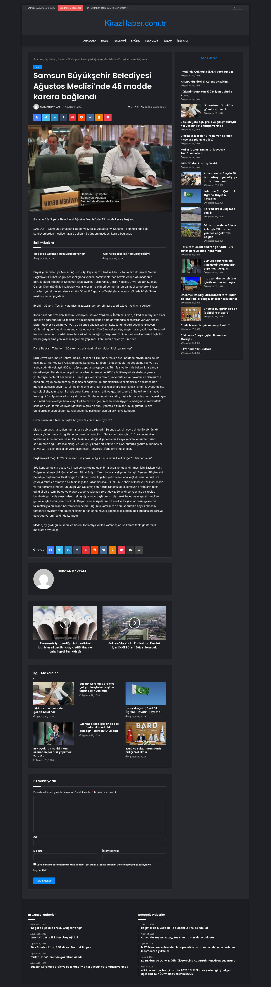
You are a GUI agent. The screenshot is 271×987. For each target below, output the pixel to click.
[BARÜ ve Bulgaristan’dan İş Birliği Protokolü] (146, 733)
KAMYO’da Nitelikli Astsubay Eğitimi (126, 254)
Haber (105, 40)
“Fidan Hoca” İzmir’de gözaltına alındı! (48, 710)
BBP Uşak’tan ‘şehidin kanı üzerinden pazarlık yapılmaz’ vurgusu (52, 752)
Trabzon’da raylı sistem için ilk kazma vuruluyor (220, 280)
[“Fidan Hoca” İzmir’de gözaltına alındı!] (53, 693)
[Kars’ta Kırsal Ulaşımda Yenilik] (191, 214)
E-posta (38, 850)
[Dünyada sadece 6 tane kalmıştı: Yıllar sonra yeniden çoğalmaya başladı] (191, 230)
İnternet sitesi (110, 850)
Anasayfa (89, 40)
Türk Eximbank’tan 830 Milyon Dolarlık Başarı (110, 7)
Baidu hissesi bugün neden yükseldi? (205, 325)
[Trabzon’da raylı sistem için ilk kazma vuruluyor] (191, 284)
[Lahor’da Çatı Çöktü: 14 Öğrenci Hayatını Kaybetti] (146, 693)
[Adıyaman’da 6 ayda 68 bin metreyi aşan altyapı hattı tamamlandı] (191, 178)
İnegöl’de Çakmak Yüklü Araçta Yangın (60, 254)
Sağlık (135, 40)
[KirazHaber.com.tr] (135, 23)
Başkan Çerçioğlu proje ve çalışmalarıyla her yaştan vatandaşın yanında (96, 687)
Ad (36, 836)
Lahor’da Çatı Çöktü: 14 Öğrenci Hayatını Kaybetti (143, 710)
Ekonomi (120, 40)
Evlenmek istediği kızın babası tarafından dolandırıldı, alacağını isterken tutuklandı (99, 727)
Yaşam (168, 40)
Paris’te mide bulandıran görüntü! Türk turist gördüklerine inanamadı (207, 249)
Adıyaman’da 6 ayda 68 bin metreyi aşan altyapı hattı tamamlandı (220, 177)
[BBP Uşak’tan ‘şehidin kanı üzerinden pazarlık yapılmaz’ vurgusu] (53, 733)
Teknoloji (152, 40)
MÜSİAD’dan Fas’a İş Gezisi (199, 163)
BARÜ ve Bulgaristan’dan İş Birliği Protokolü (143, 750)
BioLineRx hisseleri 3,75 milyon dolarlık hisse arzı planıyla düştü (206, 137)
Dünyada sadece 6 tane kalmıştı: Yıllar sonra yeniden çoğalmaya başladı (220, 231)
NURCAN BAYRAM (50, 106)
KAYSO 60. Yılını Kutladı (196, 349)
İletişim (182, 40)
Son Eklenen (209, 58)
